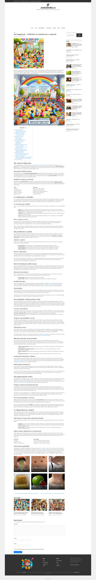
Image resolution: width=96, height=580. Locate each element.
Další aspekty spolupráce (20, 151)
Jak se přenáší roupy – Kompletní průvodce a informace (74, 50)
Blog (57, 562)
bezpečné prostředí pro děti (19, 360)
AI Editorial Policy (48, 578)
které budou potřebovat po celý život (49, 284)
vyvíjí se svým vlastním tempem (44, 335)
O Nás (58, 28)
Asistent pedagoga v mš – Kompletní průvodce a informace (73, 124)
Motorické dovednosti (19, 141)
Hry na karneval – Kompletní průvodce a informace (73, 95)
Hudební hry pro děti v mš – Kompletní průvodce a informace (73, 85)
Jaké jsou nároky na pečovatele (20, 149)
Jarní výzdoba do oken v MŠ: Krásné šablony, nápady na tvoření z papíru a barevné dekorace (77, 72)
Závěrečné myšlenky (18, 159)
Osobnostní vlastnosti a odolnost (21, 150)
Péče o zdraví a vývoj (19, 135)
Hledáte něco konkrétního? (71, 32)
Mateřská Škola (41, 28)
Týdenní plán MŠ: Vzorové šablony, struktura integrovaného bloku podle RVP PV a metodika (77, 79)
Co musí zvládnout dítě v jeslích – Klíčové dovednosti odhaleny (21, 513)
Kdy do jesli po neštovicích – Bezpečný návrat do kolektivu (37, 513)
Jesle (36, 28)
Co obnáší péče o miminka (19, 133)
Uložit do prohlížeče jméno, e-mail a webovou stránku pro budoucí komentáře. (29, 549)
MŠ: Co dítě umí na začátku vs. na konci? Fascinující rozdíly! (53, 493)
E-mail (15, 543)
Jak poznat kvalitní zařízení (20, 130)
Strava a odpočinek (19, 138)
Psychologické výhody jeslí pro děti (20, 144)
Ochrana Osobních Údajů (74, 564)
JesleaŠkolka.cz (48, 7)
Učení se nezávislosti (19, 145)
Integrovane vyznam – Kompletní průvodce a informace (72, 55)
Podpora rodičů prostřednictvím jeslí (22, 153)
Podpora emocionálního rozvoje (21, 146)
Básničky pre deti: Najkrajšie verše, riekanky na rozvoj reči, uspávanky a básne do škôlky (77, 45)
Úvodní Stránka (59, 560)
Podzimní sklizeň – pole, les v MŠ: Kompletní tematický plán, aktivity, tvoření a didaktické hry (77, 107)
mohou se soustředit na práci (21, 382)
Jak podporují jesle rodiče (19, 152)
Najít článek (79, 35)
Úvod (32, 28)
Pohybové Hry (48, 28)
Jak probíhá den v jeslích (18, 136)
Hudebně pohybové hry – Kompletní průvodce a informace (72, 60)
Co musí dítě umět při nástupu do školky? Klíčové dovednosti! (26, 493)
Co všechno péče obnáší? (20, 134)
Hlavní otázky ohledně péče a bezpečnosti (23, 158)
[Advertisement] (48, 19)
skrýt (25, 127)
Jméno (15, 538)
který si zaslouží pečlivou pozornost (37, 165)
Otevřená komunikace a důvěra (21, 154)
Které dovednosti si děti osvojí (19, 139)
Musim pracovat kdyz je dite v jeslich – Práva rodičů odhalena (56, 513)
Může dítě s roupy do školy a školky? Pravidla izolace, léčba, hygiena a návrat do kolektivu (77, 114)
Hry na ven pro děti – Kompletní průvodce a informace (74, 90)
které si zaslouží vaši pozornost (45, 448)
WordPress (24, 572)
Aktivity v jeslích (18, 137)
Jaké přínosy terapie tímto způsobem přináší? (24, 157)
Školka (54, 28)
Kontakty (63, 28)
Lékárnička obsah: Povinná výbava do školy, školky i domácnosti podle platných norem (36, 1)
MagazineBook (76, 572)
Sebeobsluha (18, 143)
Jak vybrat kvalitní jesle (18, 129)
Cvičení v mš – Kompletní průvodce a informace (73, 120)
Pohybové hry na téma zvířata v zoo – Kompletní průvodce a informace (73, 129)
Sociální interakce (19, 142)
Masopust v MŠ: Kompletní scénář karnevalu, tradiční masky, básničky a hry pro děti (77, 100)
